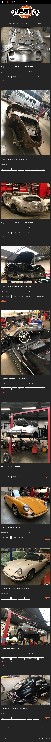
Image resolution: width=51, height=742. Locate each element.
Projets (41, 658)
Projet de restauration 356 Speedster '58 (35, 77)
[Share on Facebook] (26, 164)
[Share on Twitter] (29, 71)
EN (10, 2)
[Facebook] (26, 2)
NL (15, 2)
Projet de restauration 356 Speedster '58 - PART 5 (17, 67)
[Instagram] (46, 739)
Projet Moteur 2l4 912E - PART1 (11, 649)
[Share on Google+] (31, 71)
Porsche (22, 23)
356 (3, 77)
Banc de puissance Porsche (19, 718)
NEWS (14, 77)
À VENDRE (39, 20)
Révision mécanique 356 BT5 (10, 467)
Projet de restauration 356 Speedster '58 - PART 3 (17, 223)
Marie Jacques (15, 739)
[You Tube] (36, 2)
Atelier (20, 20)
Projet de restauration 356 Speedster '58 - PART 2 (17, 286)
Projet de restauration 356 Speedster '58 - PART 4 (17, 159)
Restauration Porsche (7, 662)
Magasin (11, 20)
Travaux (27, 598)
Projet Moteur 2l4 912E (31, 658)
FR (4, 2)
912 (3, 537)
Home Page (12, 23)
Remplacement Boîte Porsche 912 (12, 527)
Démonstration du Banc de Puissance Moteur (15, 708)
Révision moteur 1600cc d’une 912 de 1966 (15, 588)
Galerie (29, 20)
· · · (46, 20)
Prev (8, 727)
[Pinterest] (29, 2)
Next (43, 727)
